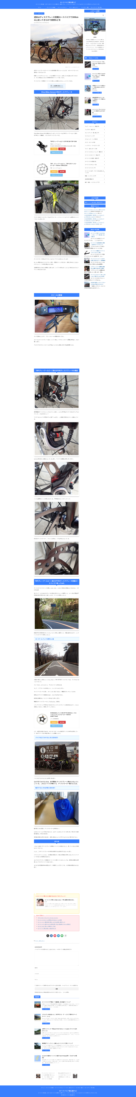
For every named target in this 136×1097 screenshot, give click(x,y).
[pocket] (54, 935)
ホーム (39, 7)
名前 (36, 967)
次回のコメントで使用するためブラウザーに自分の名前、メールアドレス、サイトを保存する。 (57, 985)
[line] (62, 935)
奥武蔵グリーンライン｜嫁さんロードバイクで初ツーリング (57, 1043)
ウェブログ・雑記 (85, 7)
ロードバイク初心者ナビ (68, 2)
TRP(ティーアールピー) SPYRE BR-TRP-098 (63, 141)
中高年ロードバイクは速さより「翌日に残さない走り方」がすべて (98, 87)
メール (37, 973)
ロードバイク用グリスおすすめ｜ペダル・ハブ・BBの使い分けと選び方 (98, 75)
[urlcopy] (65, 935)
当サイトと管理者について (90, 213)
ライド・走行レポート (73, 7)
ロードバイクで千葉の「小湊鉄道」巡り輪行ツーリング (56, 1002)
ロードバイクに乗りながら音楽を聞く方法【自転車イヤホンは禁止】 (54, 924)
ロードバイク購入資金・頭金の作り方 (47, 928)
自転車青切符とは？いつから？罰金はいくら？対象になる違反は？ (98, 99)
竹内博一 (98, 224)
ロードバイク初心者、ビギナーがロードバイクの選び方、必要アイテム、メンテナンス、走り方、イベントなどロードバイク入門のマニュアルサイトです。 (68, 1092)
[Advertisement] (56, 282)
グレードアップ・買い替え (96, 7)
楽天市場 (62, 148)
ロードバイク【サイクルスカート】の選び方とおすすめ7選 (98, 111)
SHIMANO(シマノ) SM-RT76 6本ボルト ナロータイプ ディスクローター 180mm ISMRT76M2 (63, 714)
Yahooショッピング (56, 152)
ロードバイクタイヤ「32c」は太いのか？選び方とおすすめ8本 (98, 63)
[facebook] (51, 935)
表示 (62, 85)
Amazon (54, 148)
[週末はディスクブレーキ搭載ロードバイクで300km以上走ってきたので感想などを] (58, 935)
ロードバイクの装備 (51, 7)
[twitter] (47, 935)
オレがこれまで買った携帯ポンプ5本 (46, 926)
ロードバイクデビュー (62, 7)
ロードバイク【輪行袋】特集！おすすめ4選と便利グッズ (51, 922)
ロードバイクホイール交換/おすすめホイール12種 (50, 920)
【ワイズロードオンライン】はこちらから (48, 918)
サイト (36, 979)
